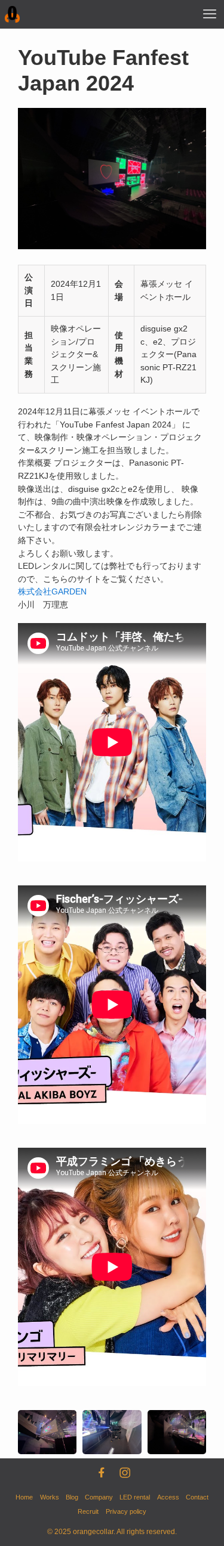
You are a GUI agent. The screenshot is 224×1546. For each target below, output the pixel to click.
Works (49, 1497)
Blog (72, 1497)
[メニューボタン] (209, 14)
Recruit (88, 1511)
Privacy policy (126, 1511)
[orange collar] (12, 14)
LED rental (134, 1497)
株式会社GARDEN (52, 591)
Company (99, 1497)
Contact (197, 1497)
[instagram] (123, 1471)
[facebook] (100, 1471)
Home (24, 1497)
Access (168, 1497)
